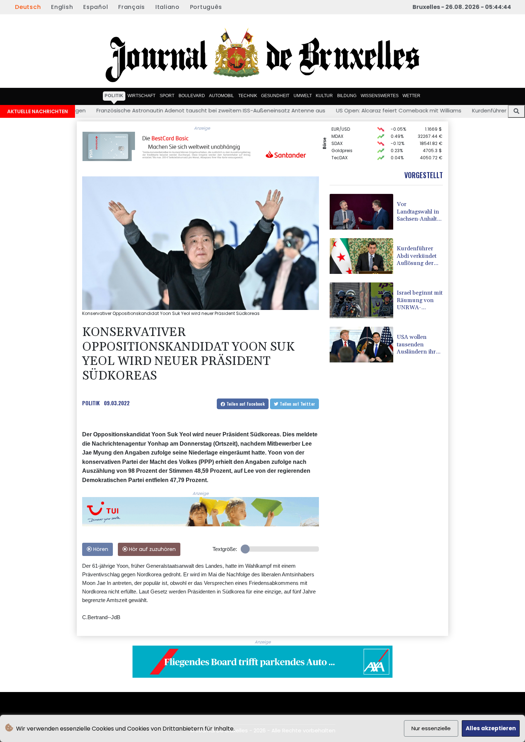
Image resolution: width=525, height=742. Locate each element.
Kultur (324, 95)
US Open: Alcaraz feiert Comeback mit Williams (347, 110)
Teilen (245, 404)
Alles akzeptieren (491, 728)
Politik (114, 95)
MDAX (337, 129)
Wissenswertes (380, 95)
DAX (335, 158)
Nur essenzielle (431, 728)
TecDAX (339, 150)
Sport (167, 95)
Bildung (346, 95)
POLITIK (91, 403)
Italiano (167, 7)
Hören (100, 549)
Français (131, 7)
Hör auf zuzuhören (152, 549)
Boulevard (192, 95)
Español (95, 7)
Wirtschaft (141, 95)
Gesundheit (275, 95)
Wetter (411, 95)
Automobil (221, 95)
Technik (247, 95)
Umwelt (303, 95)
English (62, 7)
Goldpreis (341, 143)
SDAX (336, 136)
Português (206, 7)
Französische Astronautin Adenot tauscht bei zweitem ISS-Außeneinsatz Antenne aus (159, 110)
